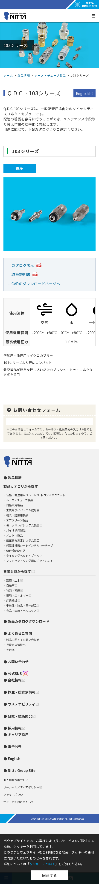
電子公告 (15, 746)
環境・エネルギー (18, 595)
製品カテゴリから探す (20, 486)
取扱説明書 (21, 274)
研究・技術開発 (22, 716)
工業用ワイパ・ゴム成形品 (22, 510)
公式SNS (15, 673)
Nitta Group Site (21, 770)
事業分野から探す (19, 571)
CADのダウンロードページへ (36, 283)
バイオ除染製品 (16, 530)
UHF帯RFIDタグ (15, 550)
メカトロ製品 (14, 535)
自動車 (11, 585)
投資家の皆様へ (16, 645)
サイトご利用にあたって (18, 802)
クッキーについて (42, 864)
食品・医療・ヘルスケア (23, 610)
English (84, 93)
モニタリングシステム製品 (24, 525)
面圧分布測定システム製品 (22, 540)
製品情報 (23, 75)
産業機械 (13, 600)
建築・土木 (14, 580)
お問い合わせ (18, 661)
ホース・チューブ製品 (50, 75)
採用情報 (17, 728)
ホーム (8, 75)
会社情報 (17, 679)
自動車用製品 (14, 505)
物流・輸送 (14, 590)
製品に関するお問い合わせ (22, 640)
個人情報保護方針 (16, 780)
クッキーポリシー (14, 794)
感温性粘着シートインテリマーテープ (29, 545)
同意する (49, 875)
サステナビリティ (23, 704)
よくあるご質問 (20, 633)
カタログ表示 (23, 265)
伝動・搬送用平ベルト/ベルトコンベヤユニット (35, 495)
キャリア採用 (18, 734)
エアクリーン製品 (17, 520)
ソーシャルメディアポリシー (22, 787)
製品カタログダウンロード (28, 621)
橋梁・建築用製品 (17, 515)
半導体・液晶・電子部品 (23, 605)
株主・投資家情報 (23, 692)
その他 (10, 650)
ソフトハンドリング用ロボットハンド (29, 560)
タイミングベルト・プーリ (24, 555)
